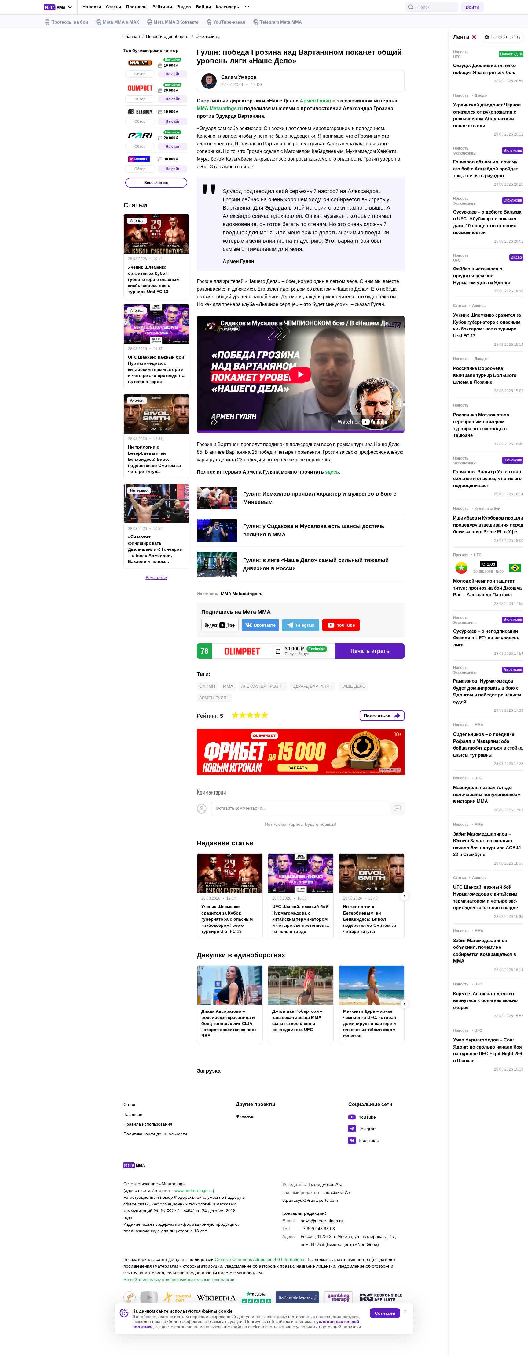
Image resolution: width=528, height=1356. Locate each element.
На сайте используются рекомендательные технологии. (179, 1279)
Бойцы (203, 7)
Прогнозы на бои (69, 22)
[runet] (129, 1298)
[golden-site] (177, 1298)
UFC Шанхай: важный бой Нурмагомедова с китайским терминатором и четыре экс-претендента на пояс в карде (300, 918)
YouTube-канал (229, 22)
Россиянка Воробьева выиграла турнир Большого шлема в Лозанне (484, 375)
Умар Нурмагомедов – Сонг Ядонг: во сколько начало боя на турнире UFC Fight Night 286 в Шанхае (487, 1050)
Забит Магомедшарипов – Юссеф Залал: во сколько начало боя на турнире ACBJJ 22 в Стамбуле (487, 844)
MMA (228, 686)
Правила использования (147, 1124)
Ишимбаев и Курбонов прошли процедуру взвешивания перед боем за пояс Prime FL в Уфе (488, 524)
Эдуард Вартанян (312, 686)
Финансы (245, 1116)
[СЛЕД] (405, 896)
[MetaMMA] (139, 1167)
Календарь (227, 7)
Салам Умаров (239, 77)
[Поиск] (411, 7)
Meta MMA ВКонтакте (176, 22)
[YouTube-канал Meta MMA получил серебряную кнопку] (149, 1298)
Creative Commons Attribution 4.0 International (260, 1259)
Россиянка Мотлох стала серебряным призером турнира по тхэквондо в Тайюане (481, 425)
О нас (129, 1104)
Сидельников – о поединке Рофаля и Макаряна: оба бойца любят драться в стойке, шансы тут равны (488, 745)
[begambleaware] (297, 1298)
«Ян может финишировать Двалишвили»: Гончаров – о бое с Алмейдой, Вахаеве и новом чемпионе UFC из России (155, 549)
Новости (91, 6)
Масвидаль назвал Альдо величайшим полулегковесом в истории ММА (487, 794)
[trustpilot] (256, 1298)
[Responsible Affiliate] (381, 1298)
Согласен (385, 1313)
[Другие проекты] (58, 7)
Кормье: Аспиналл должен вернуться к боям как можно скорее (485, 1000)
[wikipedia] (216, 1298)
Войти (472, 7)
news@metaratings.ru (322, 1220)
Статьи (113, 6)
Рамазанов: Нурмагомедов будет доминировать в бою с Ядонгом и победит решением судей (487, 691)
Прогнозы (137, 6)
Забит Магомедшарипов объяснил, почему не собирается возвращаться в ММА (484, 951)
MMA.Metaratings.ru (220, 108)
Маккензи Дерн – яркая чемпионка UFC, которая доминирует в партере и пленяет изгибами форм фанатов (369, 1023)
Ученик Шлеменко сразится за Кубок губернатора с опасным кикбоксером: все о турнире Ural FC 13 (227, 918)
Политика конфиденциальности (155, 1133)
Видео (184, 7)
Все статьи (156, 577)
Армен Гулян (315, 100)
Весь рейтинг (156, 183)
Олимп (207, 686)
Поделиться (377, 715)
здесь (332, 472)
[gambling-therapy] (338, 1298)
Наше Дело (353, 686)
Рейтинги (162, 6)
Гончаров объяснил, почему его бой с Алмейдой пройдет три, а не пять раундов (485, 168)
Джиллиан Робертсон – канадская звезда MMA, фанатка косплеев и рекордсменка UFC (297, 1020)
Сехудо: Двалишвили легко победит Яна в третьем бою (484, 69)
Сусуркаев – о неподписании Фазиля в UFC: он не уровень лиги (486, 637)
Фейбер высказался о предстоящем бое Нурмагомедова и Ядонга (481, 275)
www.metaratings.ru (193, 1190)
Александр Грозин (262, 686)
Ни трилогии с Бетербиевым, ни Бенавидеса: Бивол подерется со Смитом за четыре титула (369, 918)
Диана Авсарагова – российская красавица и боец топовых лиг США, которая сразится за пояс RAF (229, 1023)
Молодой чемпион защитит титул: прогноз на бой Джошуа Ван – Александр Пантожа (487, 587)
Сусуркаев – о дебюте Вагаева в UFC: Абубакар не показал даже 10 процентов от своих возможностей (487, 222)
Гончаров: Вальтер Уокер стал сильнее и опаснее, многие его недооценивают (487, 478)
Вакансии (132, 1114)
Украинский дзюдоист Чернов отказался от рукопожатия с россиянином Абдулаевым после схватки (487, 115)
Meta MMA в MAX (121, 22)
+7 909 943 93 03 (318, 1228)
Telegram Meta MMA (281, 22)
